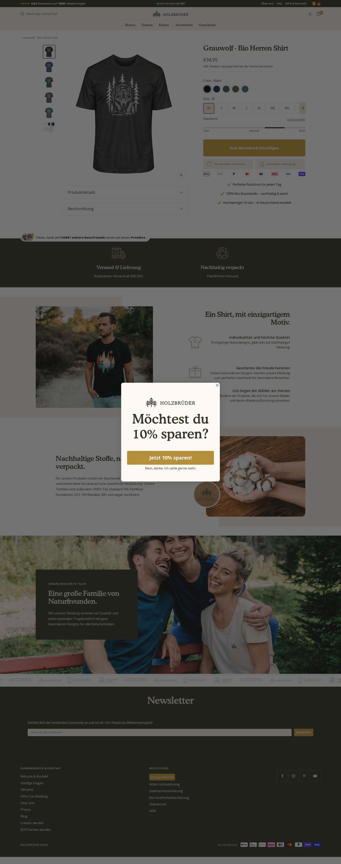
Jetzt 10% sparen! (170, 457)
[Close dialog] (217, 385)
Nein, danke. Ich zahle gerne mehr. (170, 468)
